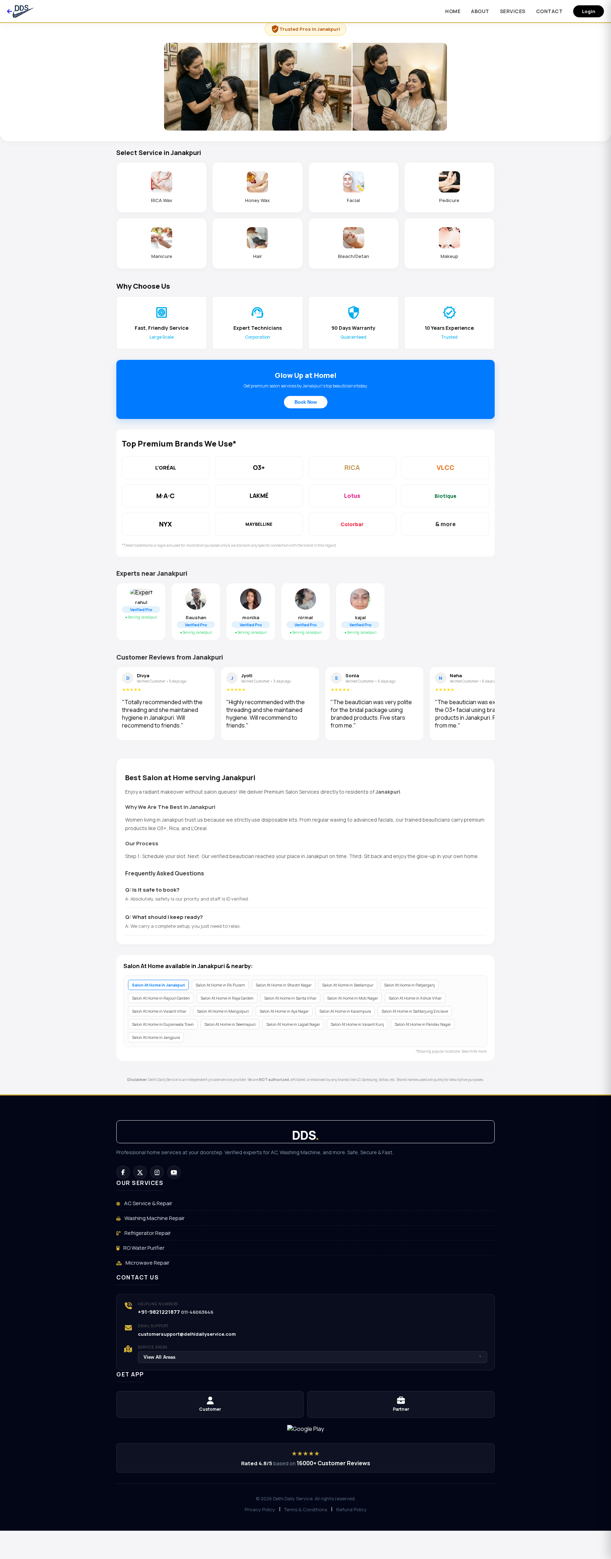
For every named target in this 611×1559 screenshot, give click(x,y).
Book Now (306, 402)
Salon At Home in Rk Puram (220, 985)
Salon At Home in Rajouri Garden (161, 998)
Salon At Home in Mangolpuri (223, 1011)
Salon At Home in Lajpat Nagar (293, 1024)
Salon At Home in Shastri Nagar (284, 985)
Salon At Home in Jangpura (156, 1037)
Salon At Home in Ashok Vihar (415, 998)
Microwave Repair (146, 1262)
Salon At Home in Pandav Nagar (423, 1024)
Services (512, 11)
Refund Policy (351, 1509)
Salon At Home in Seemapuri (230, 1024)
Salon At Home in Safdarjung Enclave (415, 1011)
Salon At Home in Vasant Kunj (357, 1024)
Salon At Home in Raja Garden (227, 998)
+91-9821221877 (159, 1312)
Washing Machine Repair (154, 1218)
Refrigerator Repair (147, 1233)
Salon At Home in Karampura (345, 1011)
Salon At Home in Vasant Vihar (159, 1011)
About (480, 11)
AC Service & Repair (147, 1203)
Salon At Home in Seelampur (347, 985)
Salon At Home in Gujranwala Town (163, 1024)
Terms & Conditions (305, 1509)
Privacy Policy (260, 1509)
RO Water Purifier (143, 1248)
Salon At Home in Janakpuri (158, 985)
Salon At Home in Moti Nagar (352, 998)
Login (588, 11)
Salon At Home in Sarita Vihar (290, 998)
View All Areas (313, 1357)
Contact (549, 11)
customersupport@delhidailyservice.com (187, 1334)
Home (452, 11)
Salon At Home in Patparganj (409, 985)
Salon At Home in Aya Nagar (284, 1011)
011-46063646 (197, 1312)
